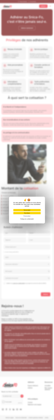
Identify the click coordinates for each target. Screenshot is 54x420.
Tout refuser (27, 213)
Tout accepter (27, 210)
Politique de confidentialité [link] (27, 219)
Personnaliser (26, 216)
